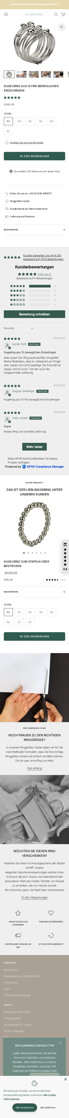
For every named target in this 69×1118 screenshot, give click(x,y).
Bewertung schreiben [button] (34, 314)
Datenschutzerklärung (17, 995)
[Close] (65, 1079)
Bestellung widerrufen (17, 1011)
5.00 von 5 (44, 274)
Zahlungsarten (12, 1018)
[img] (12, 338)
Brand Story (11, 969)
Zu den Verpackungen (34, 897)
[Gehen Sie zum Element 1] (9, 74)
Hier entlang (34, 768)
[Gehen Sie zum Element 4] (46, 74)
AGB (6, 988)
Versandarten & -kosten (18, 1024)
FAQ (6, 1037)
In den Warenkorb (34, 156)
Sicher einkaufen (14, 1031)
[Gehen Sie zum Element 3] (33, 74)
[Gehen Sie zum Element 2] (21, 74)
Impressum (10, 982)
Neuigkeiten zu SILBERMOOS (22, 976)
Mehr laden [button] (34, 447)
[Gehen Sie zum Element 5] (58, 74)
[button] (12, 97)
